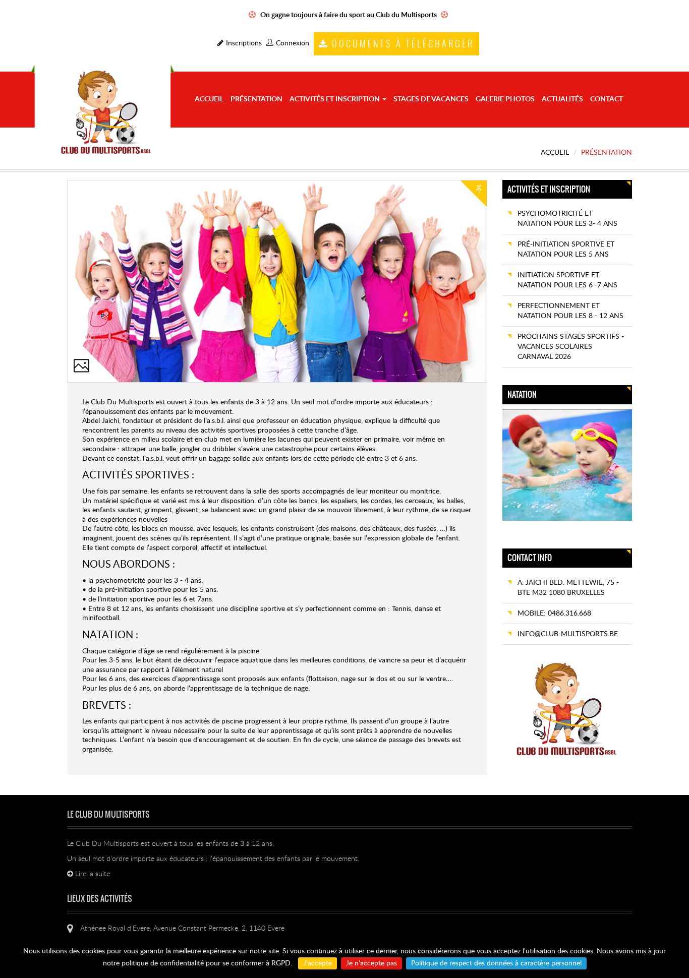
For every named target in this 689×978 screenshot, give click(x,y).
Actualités (562, 99)
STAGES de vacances (431, 99)
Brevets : (106, 706)
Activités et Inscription (335, 99)
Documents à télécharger (403, 44)
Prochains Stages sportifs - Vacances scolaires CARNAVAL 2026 (571, 346)
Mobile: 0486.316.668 (554, 613)
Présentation (256, 99)
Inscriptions (244, 43)
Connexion (292, 43)
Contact (606, 99)
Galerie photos (505, 99)
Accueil (209, 99)
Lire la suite (91, 874)
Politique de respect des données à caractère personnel (496, 963)
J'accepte (317, 963)
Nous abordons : (128, 565)
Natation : (110, 635)
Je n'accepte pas (371, 963)
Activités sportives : (138, 475)
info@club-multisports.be (568, 634)
